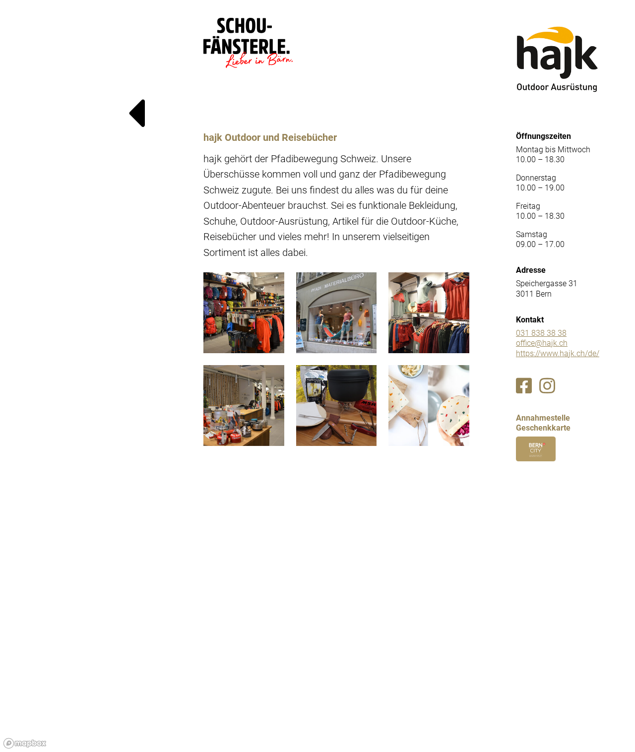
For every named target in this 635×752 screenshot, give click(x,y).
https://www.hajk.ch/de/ (557, 353)
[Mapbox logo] (25, 743)
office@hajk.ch (542, 343)
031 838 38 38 (541, 333)
